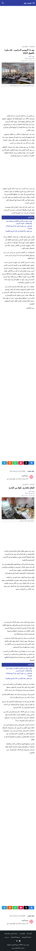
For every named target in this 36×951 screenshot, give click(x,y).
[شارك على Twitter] (26, 463)
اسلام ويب (25, 46)
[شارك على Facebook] (31, 463)
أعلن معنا (29, 933)
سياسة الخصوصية (26, 937)
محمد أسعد (31, 56)
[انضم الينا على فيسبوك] (19, 941)
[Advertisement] (18, 25)
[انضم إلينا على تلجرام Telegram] (16, 941)
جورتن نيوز (28, 3)
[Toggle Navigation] (34, 3)
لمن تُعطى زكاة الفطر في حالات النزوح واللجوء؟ (18, 231)
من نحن (7, 937)
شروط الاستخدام (15, 937)
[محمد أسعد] (31, 477)
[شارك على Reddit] (10, 463)
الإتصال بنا (22, 933)
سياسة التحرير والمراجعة (10, 933)
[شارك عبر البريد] (21, 463)
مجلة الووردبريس (16, 948)
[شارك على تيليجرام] (4, 463)
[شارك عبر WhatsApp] (15, 463)
